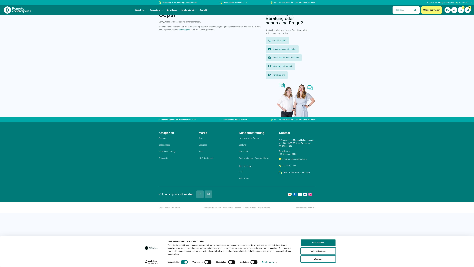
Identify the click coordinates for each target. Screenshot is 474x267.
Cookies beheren (250, 207)
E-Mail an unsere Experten (284, 49)
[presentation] (406, 10)
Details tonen (268, 262)
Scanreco (203, 145)
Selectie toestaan (318, 251)
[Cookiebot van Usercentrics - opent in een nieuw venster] (151, 262)
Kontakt (203, 10)
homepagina (184, 30)
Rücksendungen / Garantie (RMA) (253, 158)
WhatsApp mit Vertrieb (282, 66)
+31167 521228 (465, 2)
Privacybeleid (228, 207)
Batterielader (164, 145)
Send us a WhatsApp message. (296, 172)
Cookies (238, 207)
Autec (201, 138)
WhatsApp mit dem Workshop (286, 58)
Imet (200, 152)
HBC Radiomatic (206, 158)
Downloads (172, 10)
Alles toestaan (318, 243)
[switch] (207, 262)
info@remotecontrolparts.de (294, 159)
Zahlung (242, 145)
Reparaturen (155, 10)
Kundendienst (187, 10)
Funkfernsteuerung (167, 152)
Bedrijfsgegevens (264, 207)
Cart (241, 172)
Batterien (163, 138)
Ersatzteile (163, 158)
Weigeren (318, 259)
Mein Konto (244, 178)
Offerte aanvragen (431, 10)
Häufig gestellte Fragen (249, 138)
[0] (461, 10)
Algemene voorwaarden (212, 207)
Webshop (139, 10)
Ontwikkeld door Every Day (305, 207)
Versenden (243, 152)
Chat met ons (279, 75)
